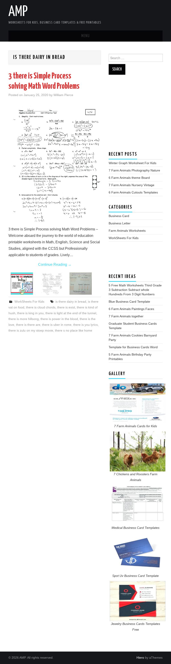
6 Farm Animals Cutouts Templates (133, 192)
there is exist (66, 307)
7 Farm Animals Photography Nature (134, 170)
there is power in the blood (59, 319)
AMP (18, 12)
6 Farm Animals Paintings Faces (131, 309)
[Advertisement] (136, 115)
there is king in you (30, 313)
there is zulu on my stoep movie (30, 330)
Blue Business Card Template (129, 301)
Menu (85, 36)
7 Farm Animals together (126, 316)
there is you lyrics (85, 324)
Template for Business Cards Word (133, 347)
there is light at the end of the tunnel (70, 313)
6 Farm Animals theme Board (129, 177)
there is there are (28, 324)
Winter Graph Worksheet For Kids (132, 163)
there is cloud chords (40, 307)
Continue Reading (54, 264)
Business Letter (119, 223)
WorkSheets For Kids (29, 301)
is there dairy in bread (70, 301)
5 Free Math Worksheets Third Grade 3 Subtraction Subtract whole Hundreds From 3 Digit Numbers (135, 290)
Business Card (119, 216)
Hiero (140, 657)
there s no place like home (73, 330)
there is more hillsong (23, 319)
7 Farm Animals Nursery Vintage (131, 185)
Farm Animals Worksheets (127, 230)
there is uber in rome (56, 324)
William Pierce (63, 95)
